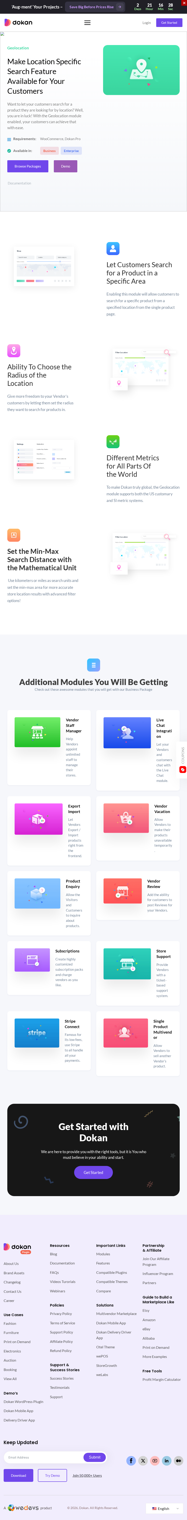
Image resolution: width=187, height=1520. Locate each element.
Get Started (169, 22)
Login (147, 23)
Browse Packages (28, 166)
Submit (94, 1457)
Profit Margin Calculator (162, 1379)
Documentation (19, 183)
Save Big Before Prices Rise (92, 7)
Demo (65, 166)
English (163, 1508)
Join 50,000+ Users (87, 1475)
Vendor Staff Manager (74, 725)
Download (18, 1475)
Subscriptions (67, 951)
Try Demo (52, 1475)
